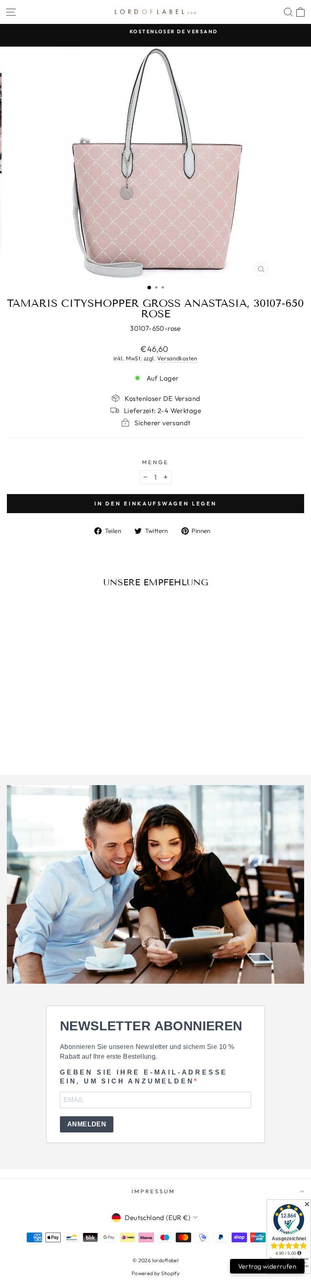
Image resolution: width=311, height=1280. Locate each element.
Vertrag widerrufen (267, 1266)
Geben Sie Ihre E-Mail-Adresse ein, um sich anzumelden (144, 1077)
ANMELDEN (86, 1124)
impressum (153, 1191)
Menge (155, 462)
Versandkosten (177, 358)
